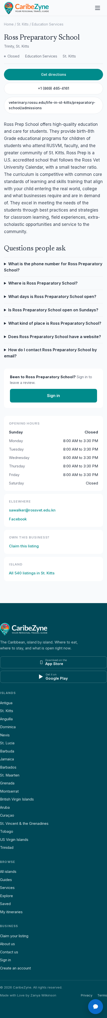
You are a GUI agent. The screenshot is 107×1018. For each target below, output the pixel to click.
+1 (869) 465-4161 (53, 88)
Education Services (47, 24)
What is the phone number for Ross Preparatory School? (53, 266)
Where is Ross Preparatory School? (43, 283)
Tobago (6, 831)
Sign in (53, 395)
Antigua (6, 703)
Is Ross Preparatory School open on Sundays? (53, 309)
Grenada (7, 783)
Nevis (5, 735)
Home (9, 24)
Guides (6, 880)
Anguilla (6, 719)
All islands (8, 871)
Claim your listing (14, 936)
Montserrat (9, 791)
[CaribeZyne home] (26, 8)
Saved (5, 904)
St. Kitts (23, 24)
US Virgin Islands (14, 839)
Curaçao (7, 815)
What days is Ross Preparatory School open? (52, 296)
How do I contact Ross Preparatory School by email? (50, 352)
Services (7, 887)
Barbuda (7, 751)
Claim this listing (24, 546)
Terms (102, 995)
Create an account (15, 968)
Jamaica (7, 759)
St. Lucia (7, 743)
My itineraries (11, 912)
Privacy (86, 995)
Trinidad (6, 847)
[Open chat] (95, 1006)
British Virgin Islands (17, 799)
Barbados (8, 767)
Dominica (8, 727)
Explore (6, 896)
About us (7, 944)
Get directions (53, 74)
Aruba (5, 807)
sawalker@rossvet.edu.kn (32, 510)
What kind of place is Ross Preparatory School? (54, 323)
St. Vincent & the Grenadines (24, 823)
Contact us (9, 952)
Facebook (18, 519)
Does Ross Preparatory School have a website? (54, 336)
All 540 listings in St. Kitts (31, 573)
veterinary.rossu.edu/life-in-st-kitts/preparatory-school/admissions (52, 105)
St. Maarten (9, 775)
